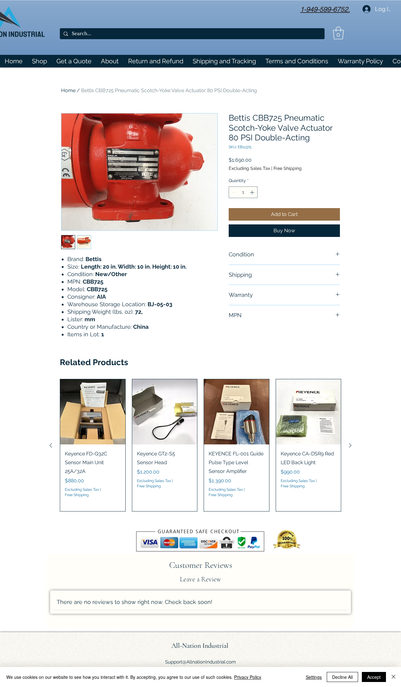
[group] (200, 445)
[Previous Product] (51, 445)
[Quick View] (92, 411)
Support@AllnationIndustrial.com (200, 662)
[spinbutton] (243, 192)
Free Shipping (287, 168)
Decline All (342, 677)
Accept (374, 677)
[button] (338, 33)
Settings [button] (314, 677)
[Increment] (253, 192)
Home (68, 90)
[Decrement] (233, 192)
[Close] (393, 677)
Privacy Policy (247, 677)
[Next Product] (350, 445)
